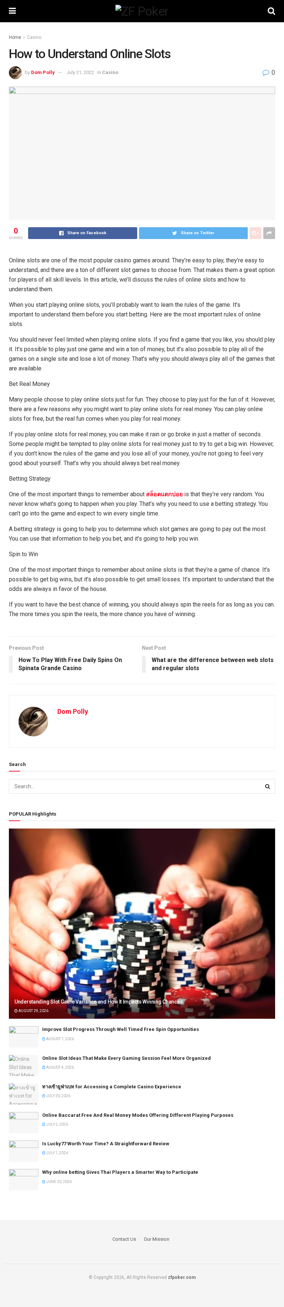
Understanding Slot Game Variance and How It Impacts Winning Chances (98, 1002)
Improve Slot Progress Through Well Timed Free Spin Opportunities (120, 1029)
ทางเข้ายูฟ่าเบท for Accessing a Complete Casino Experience (111, 1086)
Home (15, 37)
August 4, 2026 (59, 1067)
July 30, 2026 (57, 1096)
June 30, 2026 (58, 1182)
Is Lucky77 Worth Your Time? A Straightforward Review (105, 1143)
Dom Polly (43, 72)
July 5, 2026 (56, 1124)
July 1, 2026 (56, 1153)
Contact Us (124, 1239)
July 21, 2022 (80, 72)
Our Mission (156, 1239)
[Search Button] (267, 786)
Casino (34, 37)
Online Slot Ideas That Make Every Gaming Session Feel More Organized (126, 1058)
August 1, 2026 (59, 1039)
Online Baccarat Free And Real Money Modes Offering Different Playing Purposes (137, 1115)
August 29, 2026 (33, 1011)
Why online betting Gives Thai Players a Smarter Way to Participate (120, 1172)
